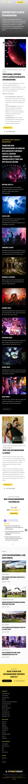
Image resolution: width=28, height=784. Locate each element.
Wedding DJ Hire (6, 716)
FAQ (3, 748)
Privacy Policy (13, 777)
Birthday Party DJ (7, 185)
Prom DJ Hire (5, 710)
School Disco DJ (6, 712)
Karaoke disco (6, 308)
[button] (26, 2)
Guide (3, 574)
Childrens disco (7, 338)
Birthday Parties (6, 693)
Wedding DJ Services (8, 277)
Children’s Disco (5, 697)
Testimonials (5, 744)
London (4, 732)
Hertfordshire (5, 728)
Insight (7, 574)
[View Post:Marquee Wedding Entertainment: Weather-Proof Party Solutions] (14, 591)
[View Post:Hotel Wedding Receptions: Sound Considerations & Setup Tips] (14, 642)
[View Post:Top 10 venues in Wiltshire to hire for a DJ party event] (14, 566)
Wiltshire (4, 723)
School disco (6, 367)
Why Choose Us (5, 746)
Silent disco (6, 397)
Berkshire (4, 721)
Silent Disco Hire (6, 714)
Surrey (3, 736)
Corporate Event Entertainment (9, 701)
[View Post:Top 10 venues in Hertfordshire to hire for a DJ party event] (14, 617)
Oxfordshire (5, 730)
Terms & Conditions (6, 777)
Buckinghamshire (6, 734)
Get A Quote (5, 752)
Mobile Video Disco (6, 707)
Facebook (4, 757)
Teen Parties (5, 695)
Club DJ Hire (6, 216)
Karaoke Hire (5, 705)
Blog (3, 750)
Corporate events (7, 248)
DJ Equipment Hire (6, 703)
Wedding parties (6, 599)
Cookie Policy (19, 777)
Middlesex (4, 725)
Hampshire (4, 738)
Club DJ (4, 699)
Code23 (14, 779)
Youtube (4, 762)
